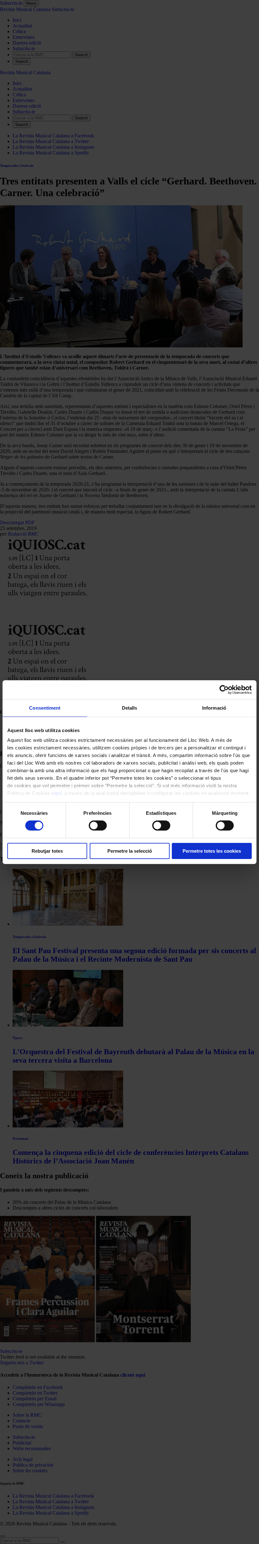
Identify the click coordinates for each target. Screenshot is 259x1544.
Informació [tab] (214, 707)
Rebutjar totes (47, 851)
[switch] (98, 825)
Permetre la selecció (129, 851)
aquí (56, 793)
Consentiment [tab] (44, 707)
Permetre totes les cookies (212, 851)
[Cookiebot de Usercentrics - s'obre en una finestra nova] (224, 689)
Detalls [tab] (129, 707)
